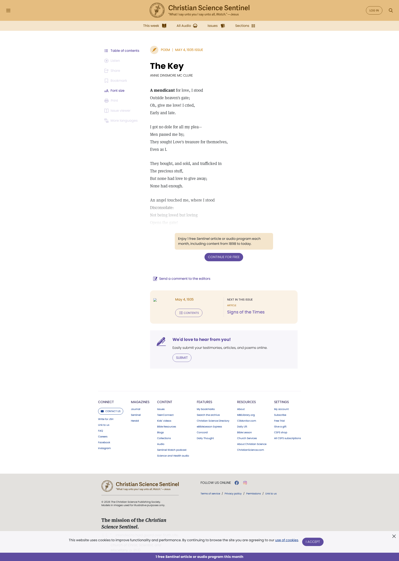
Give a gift (280, 426)
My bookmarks (206, 409)
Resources (246, 402)
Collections (164, 438)
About (241, 409)
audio (173, 455)
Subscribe (280, 415)
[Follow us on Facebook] (236, 482)
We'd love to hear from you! (201, 339)
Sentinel (136, 415)
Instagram (104, 448)
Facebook (104, 442)
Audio (160, 444)
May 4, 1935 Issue (189, 49)
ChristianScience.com (250, 450)
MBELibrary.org (246, 415)
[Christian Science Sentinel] (199, 10)
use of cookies (286, 540)
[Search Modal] (391, 10)
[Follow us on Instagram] (245, 482)
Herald (135, 421)
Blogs (160, 432)
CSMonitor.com (246, 421)
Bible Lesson (244, 432)
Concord (202, 432)
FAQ (100, 431)
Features (204, 402)
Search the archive (208, 415)
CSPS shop (280, 432)
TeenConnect (165, 415)
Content (164, 402)
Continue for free (224, 257)
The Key (167, 66)
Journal (135, 409)
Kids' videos (164, 421)
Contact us (113, 411)
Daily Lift (242, 426)
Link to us (103, 425)
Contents (191, 313)
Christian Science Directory (213, 421)
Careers (102, 436)
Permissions (253, 493)
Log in (374, 10)
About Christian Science (251, 444)
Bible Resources (166, 426)
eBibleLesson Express (209, 426)
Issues (161, 409)
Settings (281, 402)
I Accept (313, 541)
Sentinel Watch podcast (171, 450)
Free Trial (279, 421)
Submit (182, 357)
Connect (106, 402)
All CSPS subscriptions (287, 438)
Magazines (140, 402)
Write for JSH (105, 419)
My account (281, 409)
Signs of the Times (246, 312)
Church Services (247, 438)
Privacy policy (233, 493)
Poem (165, 49)
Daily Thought (205, 438)
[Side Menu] (8, 10)
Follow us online (216, 482)
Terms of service (210, 493)
